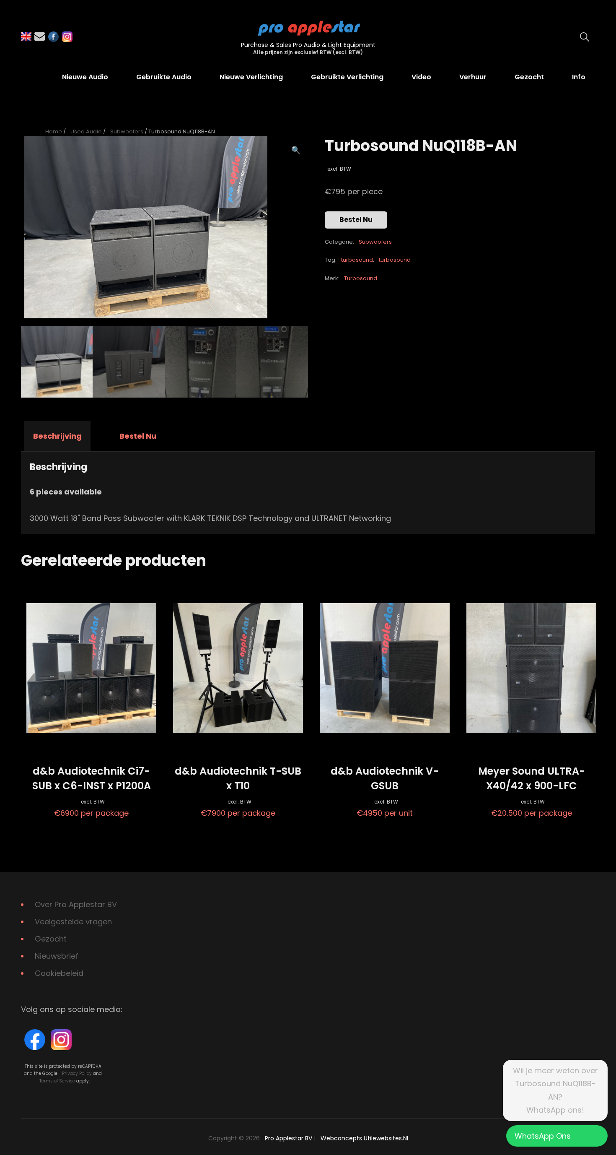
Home (53, 131)
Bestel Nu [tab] (137, 436)
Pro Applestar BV (288, 1138)
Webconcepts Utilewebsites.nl (364, 1138)
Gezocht (529, 77)
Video (421, 77)
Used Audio (86, 131)
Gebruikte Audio (164, 77)
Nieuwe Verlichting (251, 77)
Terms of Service (57, 1081)
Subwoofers (126, 131)
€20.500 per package (531, 791)
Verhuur (473, 77)
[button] (295, 150)
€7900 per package (238, 791)
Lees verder (91, 743)
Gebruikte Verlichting (347, 77)
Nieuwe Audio (85, 77)
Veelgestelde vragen (73, 921)
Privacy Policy (77, 1073)
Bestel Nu (356, 219)
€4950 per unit (385, 791)
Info (578, 77)
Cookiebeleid (59, 973)
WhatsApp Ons (543, 1136)
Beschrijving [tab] (57, 436)
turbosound (357, 260)
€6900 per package (91, 791)
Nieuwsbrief (56, 956)
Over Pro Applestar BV (76, 904)
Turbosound (360, 278)
